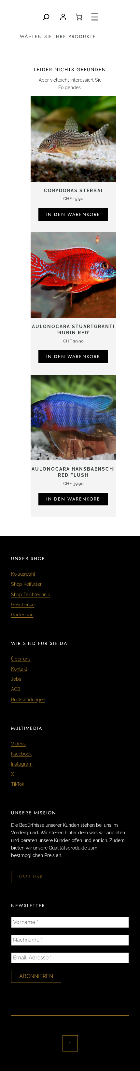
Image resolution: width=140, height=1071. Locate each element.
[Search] (46, 17)
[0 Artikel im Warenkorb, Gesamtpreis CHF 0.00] (79, 17)
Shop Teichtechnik (30, 594)
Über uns (21, 659)
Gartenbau (22, 614)
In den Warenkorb (73, 214)
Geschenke (23, 604)
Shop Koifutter (26, 584)
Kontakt (19, 669)
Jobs (16, 679)
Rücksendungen (28, 699)
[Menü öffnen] (95, 17)
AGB (15, 689)
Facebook (21, 753)
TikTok (17, 784)
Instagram (22, 764)
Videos (18, 743)
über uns (31, 877)
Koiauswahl (23, 574)
